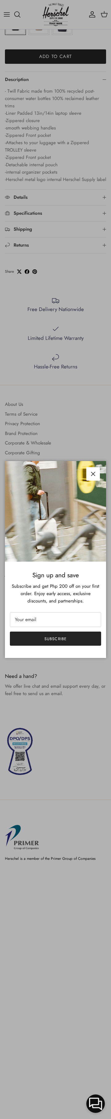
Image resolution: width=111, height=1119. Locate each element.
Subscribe (55, 639)
